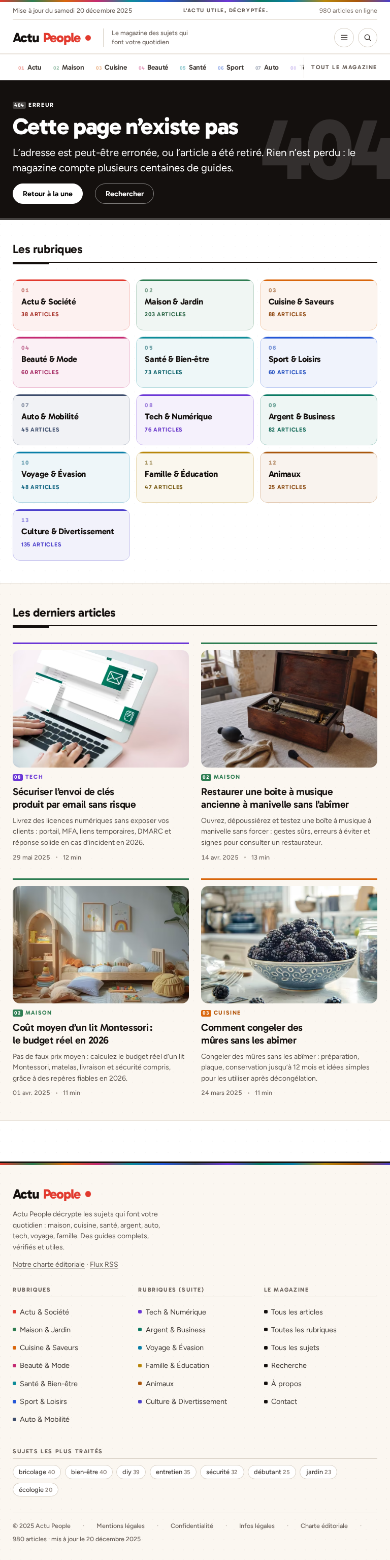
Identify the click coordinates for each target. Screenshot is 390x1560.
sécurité (222, 1472)
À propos (286, 1383)
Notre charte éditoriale (49, 1264)
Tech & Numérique (176, 1312)
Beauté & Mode (45, 1365)
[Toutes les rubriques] (343, 37)
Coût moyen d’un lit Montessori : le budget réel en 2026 (83, 1033)
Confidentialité (192, 1526)
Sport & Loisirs (43, 1401)
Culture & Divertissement (186, 1401)
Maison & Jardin (45, 1329)
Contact (284, 1401)
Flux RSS (104, 1264)
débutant (272, 1472)
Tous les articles (297, 1312)
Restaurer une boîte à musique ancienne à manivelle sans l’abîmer (275, 797)
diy (131, 1472)
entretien (173, 1472)
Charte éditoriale (324, 1526)
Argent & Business (175, 1329)
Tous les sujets (295, 1347)
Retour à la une (48, 193)
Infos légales (257, 1526)
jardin (318, 1472)
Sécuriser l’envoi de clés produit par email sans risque (74, 797)
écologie (35, 1489)
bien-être (89, 1472)
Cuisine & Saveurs (49, 1347)
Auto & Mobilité (45, 1419)
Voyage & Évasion (174, 1347)
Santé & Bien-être (49, 1383)
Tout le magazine (344, 67)
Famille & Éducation (177, 1365)
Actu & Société (44, 1312)
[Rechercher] (367, 37)
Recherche (289, 1365)
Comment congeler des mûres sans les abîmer (252, 1033)
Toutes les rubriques (304, 1329)
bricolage (37, 1472)
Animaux (159, 1383)
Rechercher (125, 193)
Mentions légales (120, 1526)
